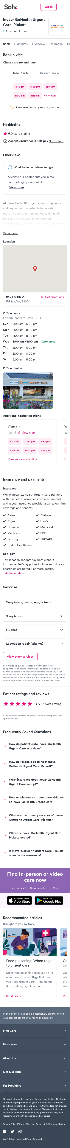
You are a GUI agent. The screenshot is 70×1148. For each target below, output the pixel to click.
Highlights (21, 44)
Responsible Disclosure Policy (50, 1124)
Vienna (12, 426)
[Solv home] (11, 7)
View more (16, 187)
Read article (14, 996)
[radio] (20, 86)
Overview (38, 44)
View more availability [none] (22, 459)
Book (6, 44)
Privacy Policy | (10, 1124)
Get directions (54, 297)
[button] (28, 390)
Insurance (56, 44)
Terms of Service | (26, 1124)
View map (28, 432)
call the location (13, 573)
